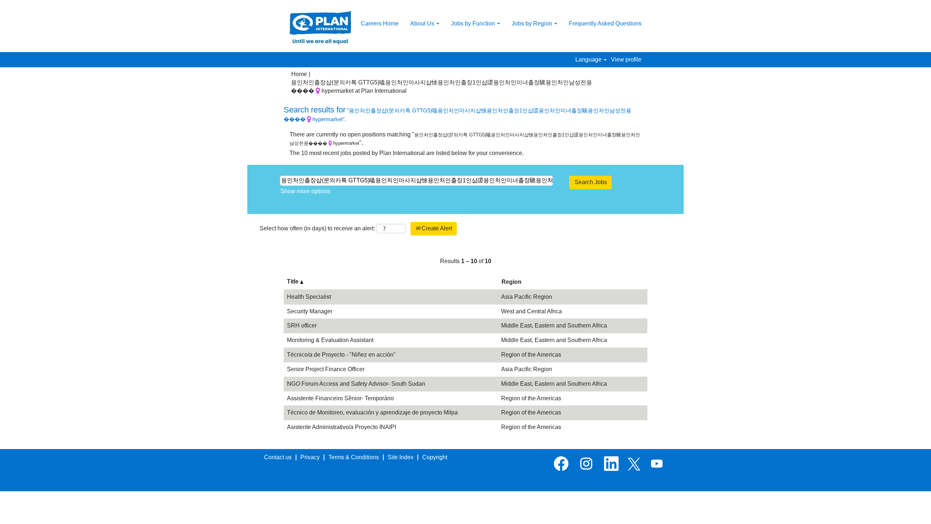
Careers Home (380, 23)
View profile (626, 59)
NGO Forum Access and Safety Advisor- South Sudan (356, 384)
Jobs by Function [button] (473, 23)
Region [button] (512, 282)
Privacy (310, 457)
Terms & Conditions (353, 457)
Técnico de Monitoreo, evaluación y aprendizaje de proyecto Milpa (372, 412)
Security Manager (309, 311)
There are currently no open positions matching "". (464, 138)
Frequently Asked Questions (605, 23)
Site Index (400, 457)
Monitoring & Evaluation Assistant (330, 340)
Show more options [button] (305, 191)
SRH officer (302, 325)
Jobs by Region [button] (533, 23)
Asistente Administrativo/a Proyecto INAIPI (341, 427)
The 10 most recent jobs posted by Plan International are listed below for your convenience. (406, 153)
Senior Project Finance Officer (325, 369)
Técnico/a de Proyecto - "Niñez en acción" (341, 355)
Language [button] (589, 59)
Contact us (278, 457)
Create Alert (436, 228)
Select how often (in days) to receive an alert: (317, 228)
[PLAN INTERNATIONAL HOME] (320, 28)
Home (299, 74)
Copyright (434, 457)
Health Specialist (309, 297)
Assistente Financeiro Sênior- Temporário (340, 398)
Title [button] (293, 281)
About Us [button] (423, 23)
